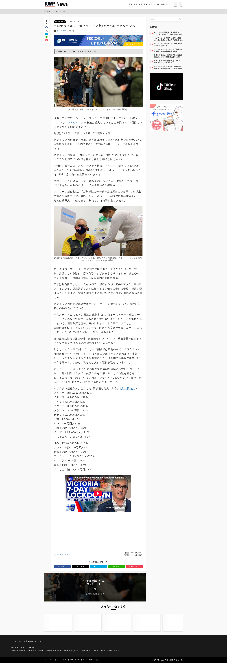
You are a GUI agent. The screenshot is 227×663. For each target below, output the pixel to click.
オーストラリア (64, 554)
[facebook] (46, 27)
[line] (46, 37)
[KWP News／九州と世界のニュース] (56, 4)
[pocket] (46, 40)
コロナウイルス (60, 21)
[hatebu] (46, 34)
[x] (46, 31)
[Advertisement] (75, 531)
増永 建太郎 (61, 31)
